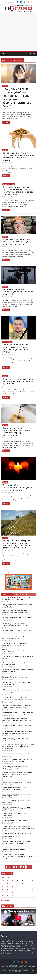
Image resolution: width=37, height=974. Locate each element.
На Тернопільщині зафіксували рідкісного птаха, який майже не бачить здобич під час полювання (17, 618)
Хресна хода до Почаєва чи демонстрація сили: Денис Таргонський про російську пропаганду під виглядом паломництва (17, 856)
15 (8, 889)
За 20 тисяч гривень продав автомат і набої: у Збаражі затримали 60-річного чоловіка (16, 624)
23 (12, 893)
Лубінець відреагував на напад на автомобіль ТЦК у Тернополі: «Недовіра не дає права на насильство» (18, 827)
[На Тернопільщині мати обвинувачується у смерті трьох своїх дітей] (18, 267)
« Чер (2, 900)
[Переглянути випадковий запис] (34, 53)
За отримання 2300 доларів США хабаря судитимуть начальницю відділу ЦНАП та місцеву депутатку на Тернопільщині (17, 699)
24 (17, 893)
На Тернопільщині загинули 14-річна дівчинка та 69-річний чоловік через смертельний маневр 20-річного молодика (18, 746)
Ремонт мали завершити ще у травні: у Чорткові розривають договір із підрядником (17, 760)
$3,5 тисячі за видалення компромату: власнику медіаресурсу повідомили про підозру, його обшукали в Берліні (17, 774)
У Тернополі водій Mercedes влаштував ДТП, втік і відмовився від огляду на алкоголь (17, 644)
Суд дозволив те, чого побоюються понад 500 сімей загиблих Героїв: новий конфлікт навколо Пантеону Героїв (17, 690)
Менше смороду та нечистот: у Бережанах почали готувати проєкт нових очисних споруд (17, 713)
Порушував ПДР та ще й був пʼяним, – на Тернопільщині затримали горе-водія (16, 241)
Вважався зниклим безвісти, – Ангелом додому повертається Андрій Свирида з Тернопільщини (17, 808)
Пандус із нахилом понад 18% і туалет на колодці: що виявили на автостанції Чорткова (17, 598)
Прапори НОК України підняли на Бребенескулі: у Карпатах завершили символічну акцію (17, 706)
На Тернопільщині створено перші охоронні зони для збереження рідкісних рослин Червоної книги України (16, 544)
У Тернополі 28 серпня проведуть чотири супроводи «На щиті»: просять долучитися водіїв (17, 719)
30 (12, 896)
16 (12, 889)
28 (3, 896)
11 (22, 886)
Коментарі (31, 595)
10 (17, 886)
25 (22, 893)
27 (32, 893)
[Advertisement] (18, 31)
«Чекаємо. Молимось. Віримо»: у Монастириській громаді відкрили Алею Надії (17, 637)
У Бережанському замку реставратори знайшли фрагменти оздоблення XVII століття (17, 849)
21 (3, 893)
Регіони (5, 85)
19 (27, 889)
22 (8, 893)
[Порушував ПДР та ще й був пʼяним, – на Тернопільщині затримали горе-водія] (18, 217)
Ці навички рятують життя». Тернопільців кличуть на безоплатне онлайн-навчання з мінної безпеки (17, 190)
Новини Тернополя (8, 184)
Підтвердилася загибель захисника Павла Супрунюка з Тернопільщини (15, 767)
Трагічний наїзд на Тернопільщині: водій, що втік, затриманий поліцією (17, 487)
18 (22, 889)
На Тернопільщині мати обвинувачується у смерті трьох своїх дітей (17, 291)
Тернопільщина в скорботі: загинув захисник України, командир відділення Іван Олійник (15, 348)
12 (27, 886)
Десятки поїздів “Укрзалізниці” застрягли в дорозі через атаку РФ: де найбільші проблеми (17, 677)
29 (8, 896)
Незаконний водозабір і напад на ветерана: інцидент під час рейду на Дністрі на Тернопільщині (18, 739)
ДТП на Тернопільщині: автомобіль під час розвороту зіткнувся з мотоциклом (15, 821)
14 (3, 889)
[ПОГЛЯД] (3, 54)
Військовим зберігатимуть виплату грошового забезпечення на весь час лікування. (16, 842)
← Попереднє (7, 572)
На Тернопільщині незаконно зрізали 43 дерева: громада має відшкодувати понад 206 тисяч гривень (18, 631)
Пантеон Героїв (7, 342)
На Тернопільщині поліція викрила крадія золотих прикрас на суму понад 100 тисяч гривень (18, 156)
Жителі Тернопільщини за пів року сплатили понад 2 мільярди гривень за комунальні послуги (18, 611)
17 (17, 889)
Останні (7, 595)
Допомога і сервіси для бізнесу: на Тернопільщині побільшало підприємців (17, 381)
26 (27, 893)
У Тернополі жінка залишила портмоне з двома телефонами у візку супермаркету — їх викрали (17, 781)
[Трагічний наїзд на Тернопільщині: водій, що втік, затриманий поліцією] (18, 458)
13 (32, 886)
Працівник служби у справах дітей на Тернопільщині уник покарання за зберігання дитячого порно (16, 97)
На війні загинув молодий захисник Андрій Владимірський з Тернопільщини (15, 788)
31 (17, 896)
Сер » (7, 900)
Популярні (19, 595)
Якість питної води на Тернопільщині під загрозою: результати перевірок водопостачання (16, 431)
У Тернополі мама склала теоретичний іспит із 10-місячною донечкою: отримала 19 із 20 (17, 732)
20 (32, 889)
